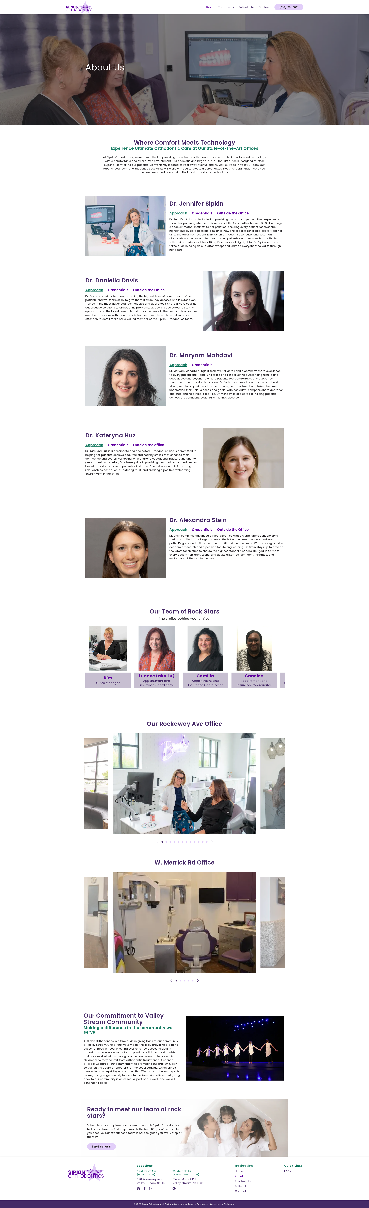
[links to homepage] (79, 7)
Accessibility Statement (223, 1204)
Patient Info (246, 7)
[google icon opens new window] (139, 1188)
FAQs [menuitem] (287, 1171)
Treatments (226, 7)
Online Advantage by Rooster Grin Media (186, 1204)
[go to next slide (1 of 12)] (212, 842)
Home (239, 1171)
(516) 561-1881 (289, 7)
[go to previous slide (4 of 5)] (171, 980)
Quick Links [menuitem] (293, 1166)
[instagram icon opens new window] (151, 1188)
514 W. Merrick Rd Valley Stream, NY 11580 (188, 1181)
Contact (264, 7)
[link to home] (86, 1173)
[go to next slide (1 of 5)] (198, 980)
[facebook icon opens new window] (145, 1188)
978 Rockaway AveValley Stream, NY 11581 (152, 1181)
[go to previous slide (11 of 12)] (157, 842)
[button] (202, 213)
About (209, 7)
